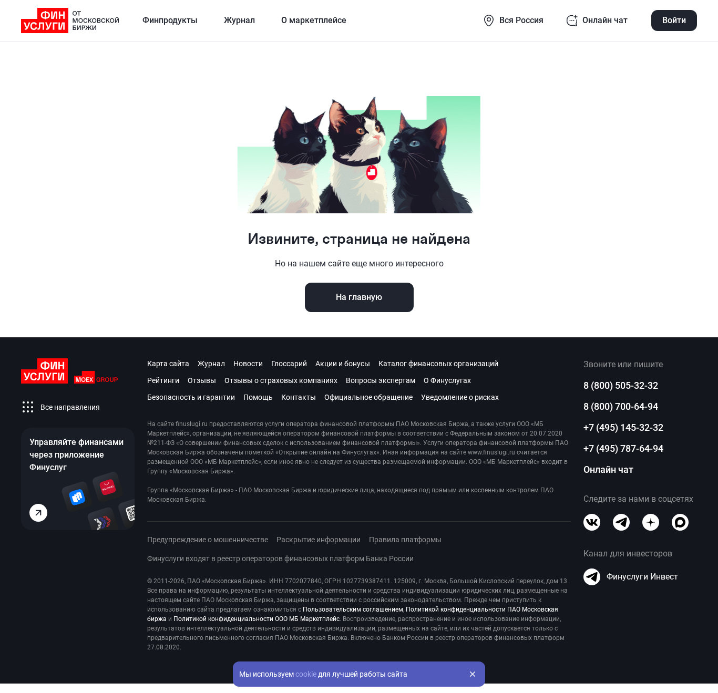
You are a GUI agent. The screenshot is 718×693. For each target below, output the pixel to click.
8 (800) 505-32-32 (620, 385)
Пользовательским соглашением (353, 609)
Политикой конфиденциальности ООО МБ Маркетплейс (256, 619)
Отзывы (202, 380)
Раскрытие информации (318, 539)
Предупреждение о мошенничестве (207, 539)
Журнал (211, 363)
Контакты (298, 397)
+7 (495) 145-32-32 (623, 427)
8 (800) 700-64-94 (620, 406)
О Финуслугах (447, 380)
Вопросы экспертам (380, 380)
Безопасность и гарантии (191, 397)
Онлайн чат (608, 469)
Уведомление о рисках (460, 397)
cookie (305, 674)
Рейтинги (163, 380)
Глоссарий (289, 363)
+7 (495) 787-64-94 (623, 448)
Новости (248, 363)
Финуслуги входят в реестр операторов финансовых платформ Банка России (280, 558)
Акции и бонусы (342, 363)
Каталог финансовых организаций (438, 363)
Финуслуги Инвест (642, 577)
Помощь (258, 397)
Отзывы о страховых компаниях (280, 380)
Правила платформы (405, 539)
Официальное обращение (368, 397)
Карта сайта (168, 363)
